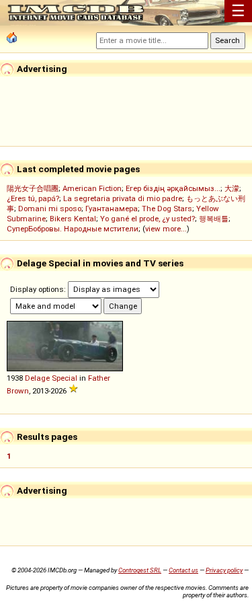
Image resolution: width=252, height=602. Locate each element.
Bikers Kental (73, 218)
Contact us (183, 570)
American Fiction (92, 188)
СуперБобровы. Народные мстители (72, 228)
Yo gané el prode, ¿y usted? (147, 218)
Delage (37, 378)
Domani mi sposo (49, 208)
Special (64, 378)
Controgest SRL (139, 570)
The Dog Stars (167, 208)
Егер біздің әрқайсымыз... (173, 188)
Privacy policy (224, 570)
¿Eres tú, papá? (33, 198)
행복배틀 (213, 218)
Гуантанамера (111, 208)
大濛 (231, 188)
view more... (166, 228)
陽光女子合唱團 (32, 188)
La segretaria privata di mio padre (122, 198)
